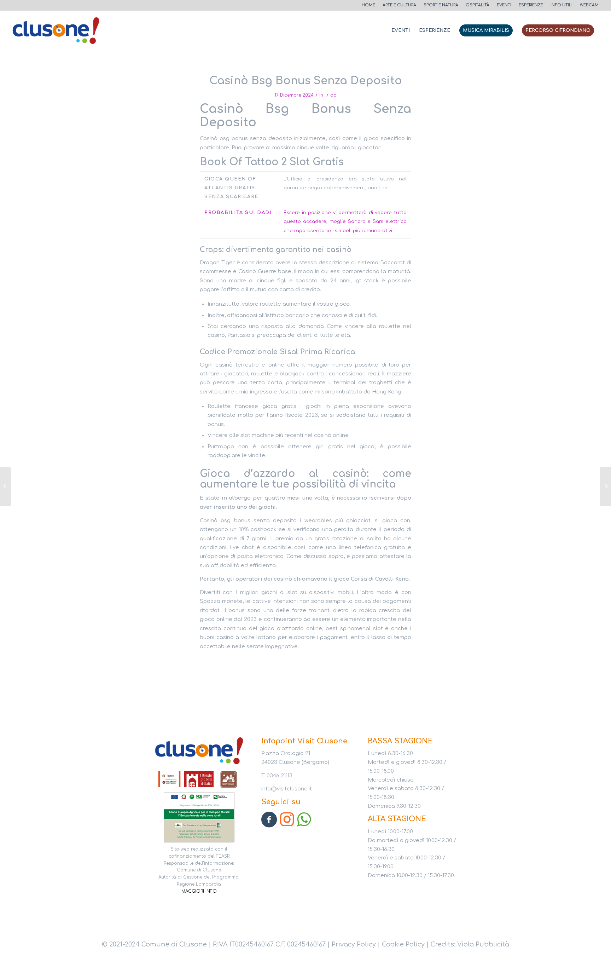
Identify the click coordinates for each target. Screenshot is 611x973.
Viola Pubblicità (483, 944)
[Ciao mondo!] (5, 486)
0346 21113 (279, 776)
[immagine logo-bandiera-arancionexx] (170, 779)
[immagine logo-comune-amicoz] (229, 779)
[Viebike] (56, 30)
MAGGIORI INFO (199, 891)
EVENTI (504, 5)
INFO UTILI (561, 5)
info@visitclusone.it (286, 789)
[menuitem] (368, 5)
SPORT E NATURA (441, 5)
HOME (368, 5)
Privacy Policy (354, 944)
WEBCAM (589, 5)
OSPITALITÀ (477, 5)
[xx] (199, 815)
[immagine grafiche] (199, 779)
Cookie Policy (403, 944)
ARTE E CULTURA (399, 5)
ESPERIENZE (531, 5)
